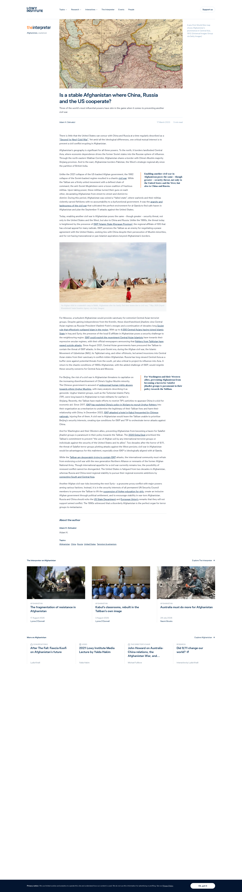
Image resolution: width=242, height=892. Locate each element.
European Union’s (130, 499)
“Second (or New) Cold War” (73, 139)
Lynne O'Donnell (37, 621)
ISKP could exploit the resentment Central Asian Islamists (114, 337)
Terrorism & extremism (107, 544)
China (73, 544)
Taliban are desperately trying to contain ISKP (93, 457)
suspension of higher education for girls (123, 491)
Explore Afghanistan (203, 637)
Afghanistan (32, 33)
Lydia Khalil (35, 662)
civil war (123, 178)
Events (121, 9)
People (131, 9)
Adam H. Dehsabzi (67, 122)
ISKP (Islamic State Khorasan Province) (113, 224)
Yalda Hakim (84, 662)
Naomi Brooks (166, 621)
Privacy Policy (168, 886)
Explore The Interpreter (202, 560)
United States (90, 544)
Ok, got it (202, 886)
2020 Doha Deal (136, 434)
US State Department (105, 499)
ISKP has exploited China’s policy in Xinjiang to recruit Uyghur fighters (121, 404)
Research (75, 9)
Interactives (90, 9)
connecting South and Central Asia (76, 476)
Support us (208, 9)
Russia (80, 544)
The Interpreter (108, 9)
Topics (62, 9)
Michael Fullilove (135, 662)
